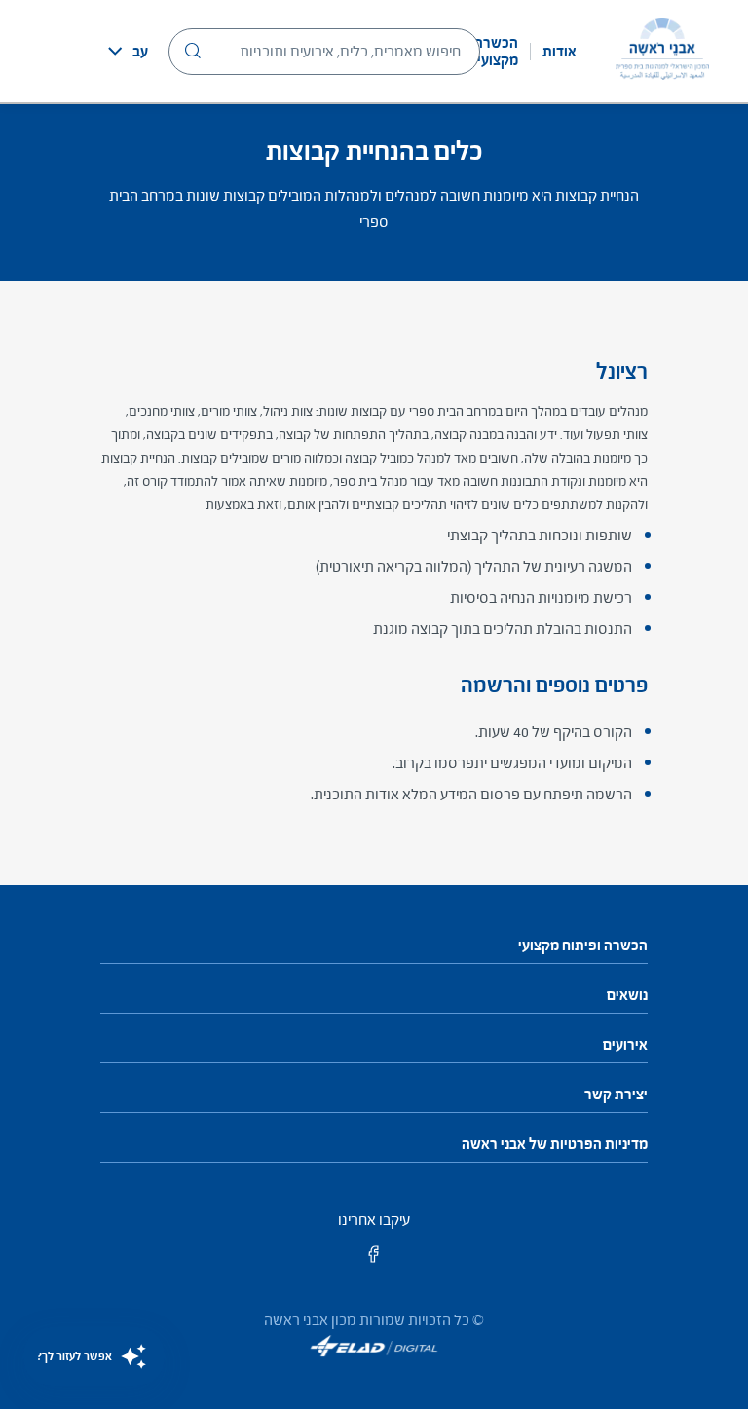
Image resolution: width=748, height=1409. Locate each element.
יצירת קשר (616, 1094)
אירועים (625, 1045)
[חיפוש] (193, 50)
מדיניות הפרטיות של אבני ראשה (555, 1144)
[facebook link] (374, 1260)
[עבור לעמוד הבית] (662, 51)
